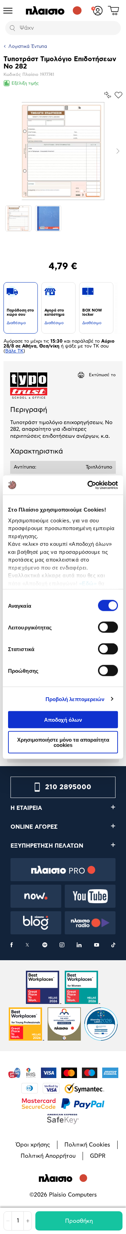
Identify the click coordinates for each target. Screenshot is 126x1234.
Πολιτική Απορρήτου (48, 1156)
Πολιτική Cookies (87, 1145)
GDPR (97, 1156)
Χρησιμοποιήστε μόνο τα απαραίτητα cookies (63, 742)
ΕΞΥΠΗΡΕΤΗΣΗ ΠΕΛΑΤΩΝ (46, 846)
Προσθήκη (79, 1221)
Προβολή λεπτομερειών (75, 699)
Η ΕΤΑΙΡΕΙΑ (26, 808)
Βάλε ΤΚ (14, 351)
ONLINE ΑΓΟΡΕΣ (34, 827)
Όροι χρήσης (33, 1145)
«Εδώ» (88, 583)
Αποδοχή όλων (63, 720)
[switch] (108, 627)
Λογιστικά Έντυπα (27, 46)
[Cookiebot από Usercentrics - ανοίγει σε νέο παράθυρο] (89, 485)
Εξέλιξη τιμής (25, 83)
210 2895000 (68, 787)
